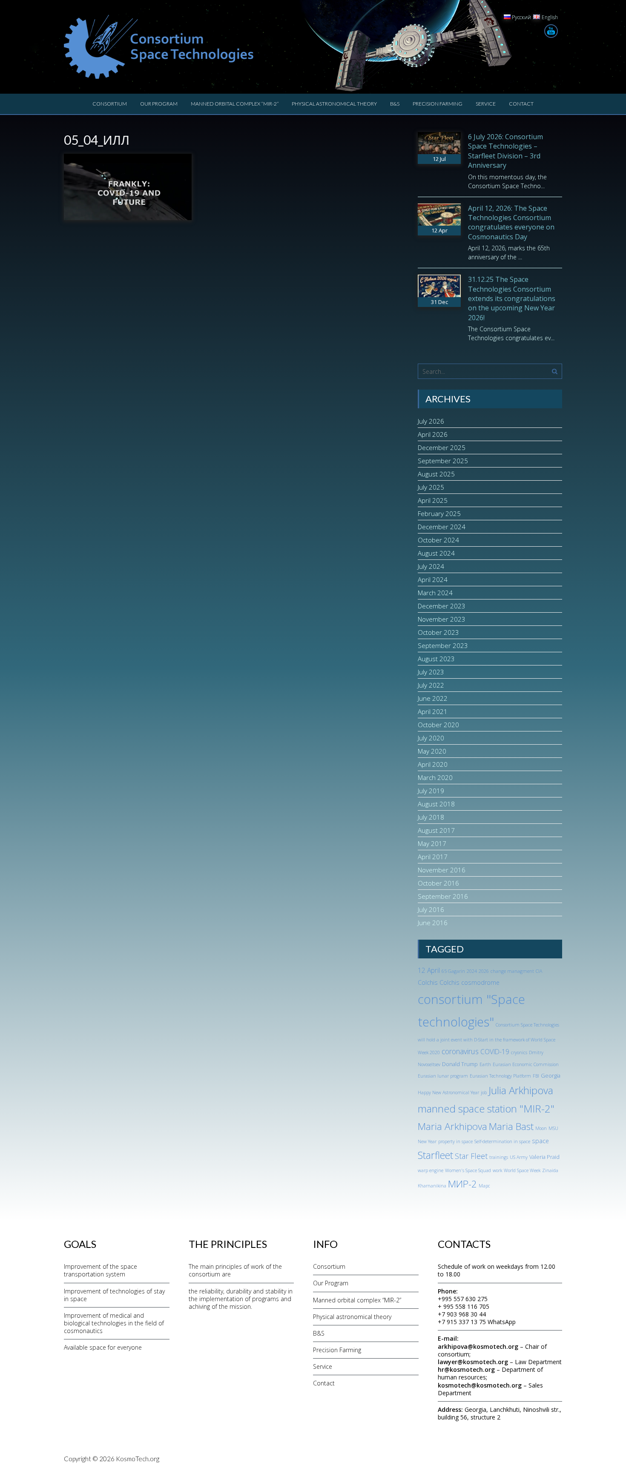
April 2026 (433, 434)
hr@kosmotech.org (466, 1369)
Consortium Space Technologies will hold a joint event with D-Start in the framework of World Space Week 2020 (488, 1038)
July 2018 (431, 817)
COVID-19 (494, 1051)
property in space (455, 1141)
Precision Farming (437, 103)
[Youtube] (551, 31)
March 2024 (435, 592)
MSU (553, 1128)
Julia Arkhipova (520, 1090)
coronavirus (460, 1051)
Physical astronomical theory (334, 103)
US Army (519, 1157)
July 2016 (431, 909)
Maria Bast (511, 1126)
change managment (512, 971)
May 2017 (432, 843)
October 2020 (438, 724)
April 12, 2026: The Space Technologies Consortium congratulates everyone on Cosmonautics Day (511, 222)
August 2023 (436, 658)
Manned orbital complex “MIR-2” (235, 103)
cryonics (519, 1052)
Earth (485, 1064)
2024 (472, 971)
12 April (429, 970)
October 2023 (438, 632)
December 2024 (441, 526)
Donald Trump (460, 1064)
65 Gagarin (453, 971)
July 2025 (431, 487)
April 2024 (433, 579)
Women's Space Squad (468, 1170)
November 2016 (441, 870)
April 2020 (433, 764)
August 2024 (436, 553)
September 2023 (443, 645)
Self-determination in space (502, 1141)
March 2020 (435, 777)
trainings (498, 1157)
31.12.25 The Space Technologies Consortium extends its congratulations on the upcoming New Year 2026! (511, 298)
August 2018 (436, 804)
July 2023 (431, 672)
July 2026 (431, 421)
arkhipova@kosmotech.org (478, 1346)
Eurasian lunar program (443, 1076)
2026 (484, 971)
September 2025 (443, 460)
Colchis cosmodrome (469, 982)
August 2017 (436, 830)
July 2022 (431, 685)
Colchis (428, 982)
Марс (484, 1186)
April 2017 (433, 856)
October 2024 (438, 540)
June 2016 (433, 922)
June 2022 (433, 698)
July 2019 (431, 790)
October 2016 (438, 883)
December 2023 (441, 606)
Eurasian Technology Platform (500, 1076)
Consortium (109, 103)
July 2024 (431, 566)
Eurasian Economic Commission (526, 1064)
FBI (536, 1076)
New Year (427, 1141)
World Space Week (522, 1170)
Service (486, 103)
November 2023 (441, 619)
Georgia (550, 1075)
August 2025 (436, 474)
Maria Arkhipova (452, 1126)
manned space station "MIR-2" (486, 1108)
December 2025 (441, 447)
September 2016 (443, 896)
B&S (394, 103)
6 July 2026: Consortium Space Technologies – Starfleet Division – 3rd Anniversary (505, 151)
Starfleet (435, 1155)
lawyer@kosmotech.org (473, 1362)
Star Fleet (471, 1156)
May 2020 (432, 751)
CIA (539, 971)
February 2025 (439, 513)
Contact (521, 103)
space (540, 1141)
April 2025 (433, 500)
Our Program (159, 103)
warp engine (430, 1170)
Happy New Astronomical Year (448, 1092)
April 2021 (433, 711)
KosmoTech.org (137, 1458)
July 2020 (431, 738)
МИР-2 (462, 1183)
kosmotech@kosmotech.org (480, 1385)
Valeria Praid (544, 1157)
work (497, 1170)
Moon (541, 1128)
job (484, 1092)
